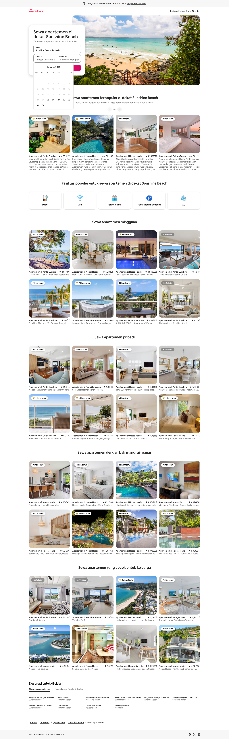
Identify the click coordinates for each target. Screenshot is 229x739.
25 (48, 100)
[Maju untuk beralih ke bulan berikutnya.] (69, 67)
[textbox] (45, 59)
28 (64, 100)
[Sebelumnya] (109, 109)
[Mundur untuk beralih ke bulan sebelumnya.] (38, 67)
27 (59, 100)
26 (53, 100)
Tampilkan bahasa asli (136, 3)
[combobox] (57, 50)
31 (43, 105)
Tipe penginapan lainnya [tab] (39, 689)
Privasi (50, 734)
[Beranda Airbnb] (36, 11)
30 (38, 105)
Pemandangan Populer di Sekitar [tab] (69, 689)
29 (69, 100)
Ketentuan (60, 734)
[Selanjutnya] (119, 109)
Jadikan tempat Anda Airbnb (184, 11)
